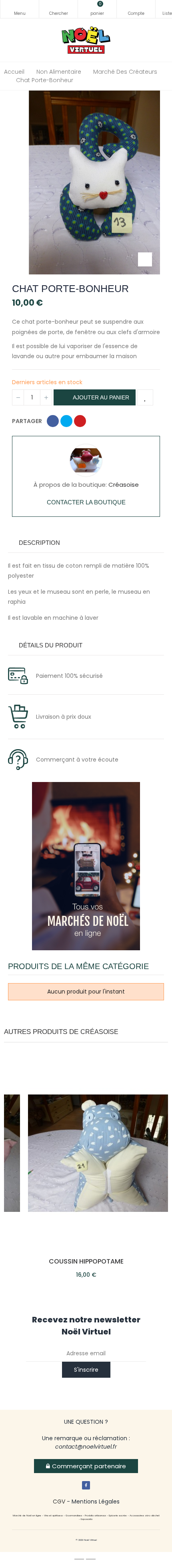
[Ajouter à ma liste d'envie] (145, 397)
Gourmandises (74, 1515)
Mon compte (136, 9)
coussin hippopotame (86, 1261)
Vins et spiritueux (53, 1515)
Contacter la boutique (86, 502)
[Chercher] (58, 9)
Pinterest (80, 421)
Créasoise (123, 484)
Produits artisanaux (95, 1515)
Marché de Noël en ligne (27, 1515)
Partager (53, 421)
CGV (59, 1502)
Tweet (66, 421)
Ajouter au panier (100, 397)
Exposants (86, 1519)
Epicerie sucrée (117, 1515)
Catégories (19, 9)
